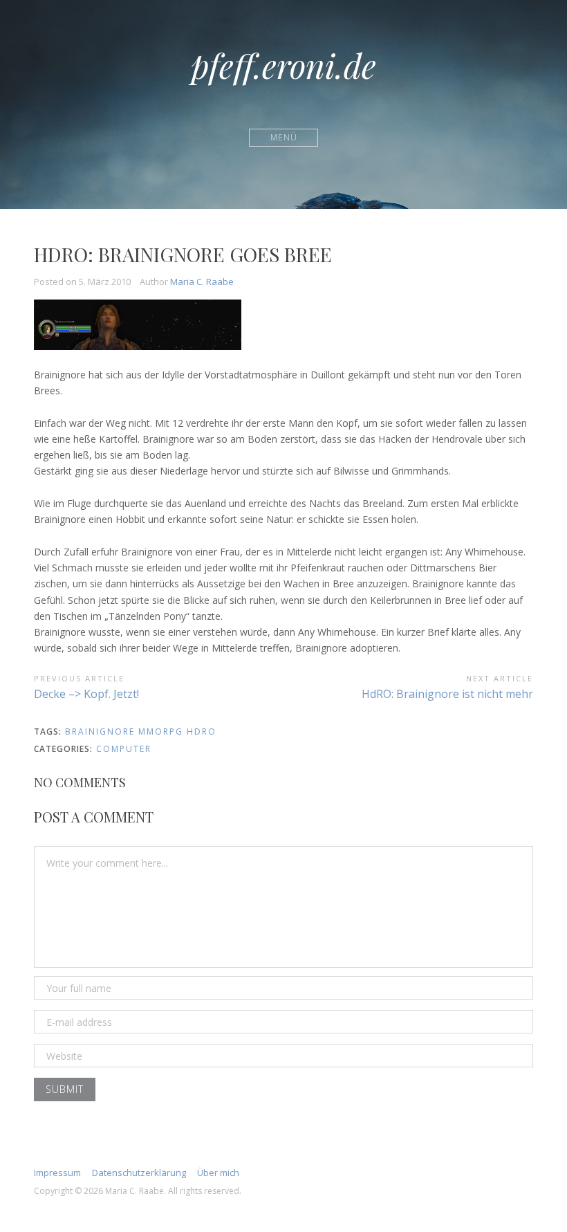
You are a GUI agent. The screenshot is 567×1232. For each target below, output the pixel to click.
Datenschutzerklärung (139, 1172)
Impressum (57, 1172)
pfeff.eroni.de (283, 65)
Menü (283, 137)
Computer (123, 749)
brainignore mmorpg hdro (140, 731)
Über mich (218, 1172)
